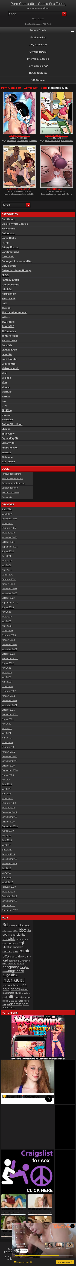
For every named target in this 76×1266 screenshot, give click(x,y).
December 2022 (9, 644)
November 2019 (9, 817)
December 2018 (9, 859)
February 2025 (9, 528)
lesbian (24, 989)
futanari (20, 963)
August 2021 (8, 719)
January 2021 (8, 752)
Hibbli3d (7, 289)
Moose (6, 387)
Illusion (6, 308)
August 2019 (8, 831)
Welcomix (7, 457)
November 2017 (9, 901)
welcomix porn (18, 1004)
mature (18, 992)
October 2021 (8, 710)
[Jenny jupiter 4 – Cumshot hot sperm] (19, 113)
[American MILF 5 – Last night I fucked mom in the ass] (56, 113)
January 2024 (8, 584)
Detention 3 (25, 961)
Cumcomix (7, 497)
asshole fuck (22, 140)
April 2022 (6, 682)
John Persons (10, 335)
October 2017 (8, 905)
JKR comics (9, 331)
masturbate (8, 993)
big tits (21, 934)
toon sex (14, 1001)
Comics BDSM (38, 51)
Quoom (6, 415)
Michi (5, 373)
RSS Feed (29, 24)
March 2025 (7, 523)
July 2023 (6, 612)
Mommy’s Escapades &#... (19, 189)
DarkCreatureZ (10, 252)
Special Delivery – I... (56, 189)
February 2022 (9, 691)
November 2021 (9, 705)
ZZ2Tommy (8, 461)
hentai (5, 971)
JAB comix (8, 322)
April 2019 (6, 849)
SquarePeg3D (10, 438)
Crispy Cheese (10, 247)
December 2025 (9, 518)
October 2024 (8, 542)
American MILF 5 (52, 140)
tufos (21, 1001)
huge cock (16, 971)
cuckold (15, 956)
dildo (4, 963)
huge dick (9, 975)
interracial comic (11, 985)
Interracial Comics (38, 58)
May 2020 (6, 789)
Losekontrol (9, 364)
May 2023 (6, 621)
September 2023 (10, 602)
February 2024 (9, 579)
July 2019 (6, 835)
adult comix (7, 931)
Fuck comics (38, 37)
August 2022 (8, 663)
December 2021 (9, 700)
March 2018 (7, 882)
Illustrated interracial (14, 312)
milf (9, 996)
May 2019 (6, 845)
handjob (24, 967)
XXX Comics (38, 80)
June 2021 (7, 728)
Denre (69, 194)
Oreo (4, 405)
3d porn (11, 926)
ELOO (5, 275)
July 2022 (6, 668)
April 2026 (6, 509)
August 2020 (8, 775)
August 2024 (8, 551)
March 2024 (7, 574)
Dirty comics (9, 266)
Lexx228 (7, 354)
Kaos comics (9, 340)
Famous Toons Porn (11, 474)
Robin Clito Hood (12, 424)
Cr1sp (5, 242)
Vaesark (6, 452)
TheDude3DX (9, 447)
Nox (4, 401)
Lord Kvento (9, 359)
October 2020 (8, 766)
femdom (12, 963)
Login (42, 19)
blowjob (8, 938)
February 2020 (9, 803)
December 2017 (9, 896)
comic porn (10, 951)
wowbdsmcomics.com (12, 478)
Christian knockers (12, 946)
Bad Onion (8, 219)
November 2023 (9, 593)
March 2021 (7, 742)
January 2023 (8, 640)
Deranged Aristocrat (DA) (17, 261)
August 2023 (8, 607)
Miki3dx (6, 377)
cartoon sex (10, 943)
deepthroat (14, 960)
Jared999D (8, 326)
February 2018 (9, 887)
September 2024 (10, 547)
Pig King (7, 410)
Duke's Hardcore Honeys (16, 270)
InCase (6, 317)
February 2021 (9, 747)
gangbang (10, 967)
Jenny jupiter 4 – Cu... (19, 135)
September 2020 (10, 770)
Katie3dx (7, 345)
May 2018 (6, 873)
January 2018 (8, 891)
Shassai (6, 429)
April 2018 (6, 877)
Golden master (10, 284)
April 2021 (6, 738)
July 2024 (6, 556)
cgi (21, 943)
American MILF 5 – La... (56, 135)
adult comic (22, 925)
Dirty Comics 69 (38, 44)
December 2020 (9, 756)
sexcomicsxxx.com (10, 492)
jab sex (15, 989)
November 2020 (9, 761)
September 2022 (10, 658)
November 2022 (9, 649)
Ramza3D (7, 419)
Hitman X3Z (8, 298)
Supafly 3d (8, 443)
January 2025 (8, 532)
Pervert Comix (38, 30)
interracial (13, 980)
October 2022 (8, 654)
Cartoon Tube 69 (10, 488)
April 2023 (6, 626)
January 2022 (8, 696)
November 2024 (9, 537)
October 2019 (8, 822)
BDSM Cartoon (38, 72)
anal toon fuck (67, 140)
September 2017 (10, 910)
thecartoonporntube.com (13, 483)
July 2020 (6, 780)
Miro (4, 382)
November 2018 (9, 863)
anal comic (11, 140)
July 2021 (6, 724)
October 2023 (8, 598)
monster (19, 997)
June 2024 (7, 560)
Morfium (6, 391)
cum (22, 957)
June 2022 (7, 672)
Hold (4, 303)
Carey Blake (9, 238)
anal (15, 930)
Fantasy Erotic (10, 280)
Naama (6, 396)
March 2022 (7, 686)
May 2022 (6, 677)
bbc (32, 194)
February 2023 (9, 635)
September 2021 (10, 714)
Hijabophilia (9, 293)
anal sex (49, 194)
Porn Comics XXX (38, 65)
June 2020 (7, 784)
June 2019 (7, 840)
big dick (13, 935)
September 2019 (10, 826)
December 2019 (9, 812)
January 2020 (8, 807)
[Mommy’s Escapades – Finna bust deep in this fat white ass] (19, 166)
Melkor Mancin (10, 368)
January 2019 (8, 854)
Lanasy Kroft (9, 349)
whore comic (8, 1007)
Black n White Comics (15, 224)
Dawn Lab (8, 256)
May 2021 (6, 733)
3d (5, 924)
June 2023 (7, 616)
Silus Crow (8, 433)
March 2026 (7, 514)
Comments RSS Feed (42, 24)
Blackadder (8, 228)
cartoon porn (23, 939)
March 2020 (7, 798)
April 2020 (6, 793)
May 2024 (6, 565)
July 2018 (6, 868)
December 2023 (9, 588)
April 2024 (6, 570)
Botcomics (8, 233)
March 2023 (7, 630)
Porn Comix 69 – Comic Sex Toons (38, 4)
